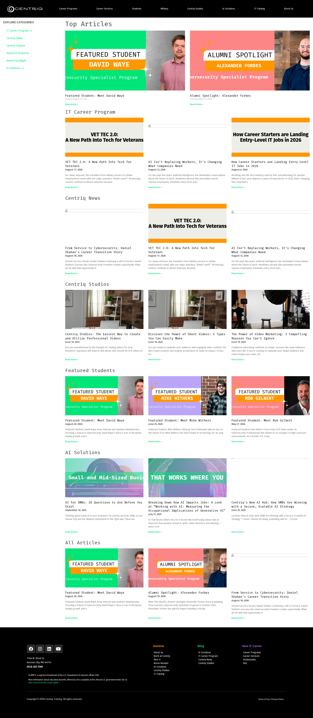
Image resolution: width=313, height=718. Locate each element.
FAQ (245, 663)
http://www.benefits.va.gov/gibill (43, 683)
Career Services (104, 8)
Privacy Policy (277, 699)
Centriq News (15, 38)
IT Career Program (18, 30)
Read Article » (71, 104)
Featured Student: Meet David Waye (94, 96)
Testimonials (249, 659)
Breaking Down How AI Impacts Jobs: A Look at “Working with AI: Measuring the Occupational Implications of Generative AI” (186, 506)
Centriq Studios (195, 8)
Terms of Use (264, 699)
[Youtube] (58, 649)
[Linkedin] (49, 649)
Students (136, 8)
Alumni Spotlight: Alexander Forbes (220, 96)
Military (164, 8)
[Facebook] (31, 649)
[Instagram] (40, 649)
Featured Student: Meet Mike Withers (179, 420)
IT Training (259, 8)
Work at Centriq (162, 656)
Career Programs (68, 8)
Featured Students (18, 53)
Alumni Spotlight (16, 60)
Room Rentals (161, 663)
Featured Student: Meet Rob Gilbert (261, 420)
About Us (288, 8)
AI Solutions (228, 8)
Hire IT (157, 659)
